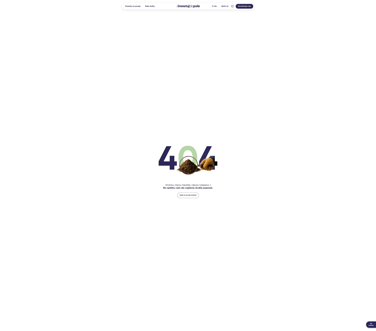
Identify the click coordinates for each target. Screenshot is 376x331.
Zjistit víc (225, 6)
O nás (214, 6)
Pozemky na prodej (132, 6)
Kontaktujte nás (244, 6)
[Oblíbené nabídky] (232, 6)
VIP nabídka (371, 324)
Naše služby (150, 6)
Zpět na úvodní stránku (188, 195)
